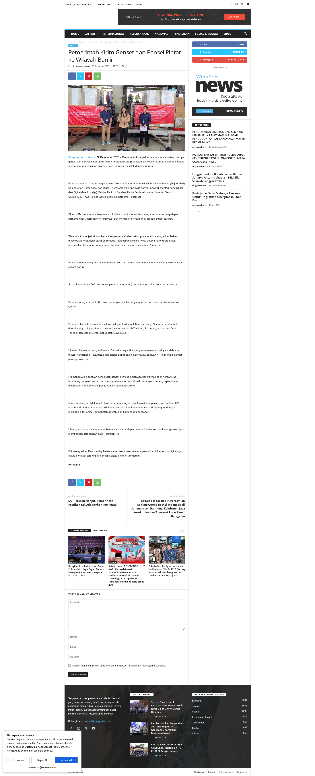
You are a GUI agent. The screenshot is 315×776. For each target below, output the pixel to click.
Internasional (113, 33)
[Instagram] (236, 4)
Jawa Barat (198, 722)
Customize (18, 760)
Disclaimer (199, 772)
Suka (241, 44)
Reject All (42, 760)
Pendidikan (182, 33)
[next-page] (183, 531)
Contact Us (242, 772)
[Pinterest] (88, 76)
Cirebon (196, 728)
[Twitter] (80, 76)
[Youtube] (248, 4)
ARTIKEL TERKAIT (79, 530)
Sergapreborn (76, 157)
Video (227, 33)
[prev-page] (179, 531)
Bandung (196, 700)
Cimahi (195, 733)
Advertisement (226, 772)
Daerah (89, 33)
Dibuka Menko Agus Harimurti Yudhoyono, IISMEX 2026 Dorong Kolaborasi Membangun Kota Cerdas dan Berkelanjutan (167, 570)
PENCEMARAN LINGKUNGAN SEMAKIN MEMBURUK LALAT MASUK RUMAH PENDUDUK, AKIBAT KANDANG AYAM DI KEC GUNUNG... (218, 137)
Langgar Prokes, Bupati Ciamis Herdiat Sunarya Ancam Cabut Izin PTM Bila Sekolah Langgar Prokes (217, 177)
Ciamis (195, 711)
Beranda (72, 42)
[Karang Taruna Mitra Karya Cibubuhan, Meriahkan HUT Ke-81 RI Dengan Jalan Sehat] (139, 749)
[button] (245, 34)
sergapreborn (83, 66)
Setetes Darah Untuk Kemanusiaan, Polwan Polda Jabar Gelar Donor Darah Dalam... (167, 707)
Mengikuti (238, 52)
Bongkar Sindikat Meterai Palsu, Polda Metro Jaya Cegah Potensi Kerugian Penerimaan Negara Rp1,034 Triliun (86, 570)
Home (120, 4)
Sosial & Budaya (206, 33)
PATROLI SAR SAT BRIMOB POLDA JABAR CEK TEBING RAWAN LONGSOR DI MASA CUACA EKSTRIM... (218, 158)
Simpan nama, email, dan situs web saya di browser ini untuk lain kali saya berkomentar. (119, 665)
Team (139, 4)
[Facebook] (231, 4)
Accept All (66, 760)
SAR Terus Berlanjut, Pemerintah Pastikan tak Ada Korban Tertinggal (92, 502)
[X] (242, 4)
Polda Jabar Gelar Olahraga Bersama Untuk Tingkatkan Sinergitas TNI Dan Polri (217, 196)
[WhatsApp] (97, 76)
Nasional (161, 33)
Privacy (211, 772)
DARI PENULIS (100, 530)
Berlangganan (236, 59)
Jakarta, (91, 157)
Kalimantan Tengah (202, 717)
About (129, 4)
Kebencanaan (139, 33)
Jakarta (82, 42)
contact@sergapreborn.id (97, 721)
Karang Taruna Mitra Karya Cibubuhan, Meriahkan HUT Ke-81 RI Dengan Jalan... (166, 748)
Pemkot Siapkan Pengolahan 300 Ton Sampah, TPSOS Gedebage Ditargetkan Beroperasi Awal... (167, 728)
